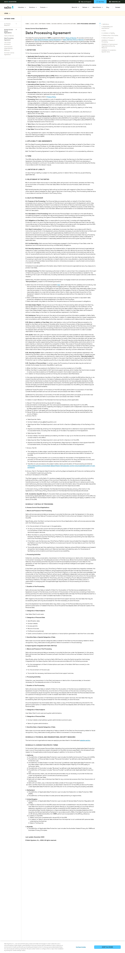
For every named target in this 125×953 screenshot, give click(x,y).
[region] (62, 947)
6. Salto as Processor (108, 38)
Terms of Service (9, 35)
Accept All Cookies (107, 947)
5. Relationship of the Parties (110, 35)
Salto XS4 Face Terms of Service (73, 40)
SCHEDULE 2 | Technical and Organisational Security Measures (109, 46)
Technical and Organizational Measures (8, 48)
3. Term (104, 30)
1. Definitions (105, 24)
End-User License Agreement (9, 53)
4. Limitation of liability (108, 33)
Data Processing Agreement (8, 39)
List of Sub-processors (7, 43)
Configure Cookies (81, 947)
